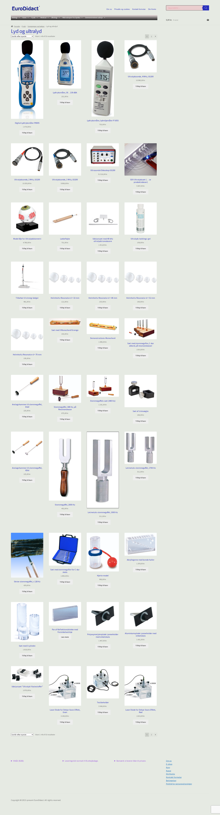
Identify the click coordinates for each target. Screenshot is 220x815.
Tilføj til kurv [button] (27, 133)
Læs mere (65, 637)
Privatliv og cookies (122, 9)
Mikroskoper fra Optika (71, 17)
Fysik (33, 17)
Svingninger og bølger (36, 26)
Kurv (168, 767)
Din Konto (152, 9)
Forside (17, 26)
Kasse (168, 770)
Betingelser (171, 780)
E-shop (169, 764)
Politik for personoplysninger (179, 784)
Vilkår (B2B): (18, 761)
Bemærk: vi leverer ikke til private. (131, 761)
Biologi (14, 17)
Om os (109, 9)
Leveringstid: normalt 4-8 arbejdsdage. (81, 761)
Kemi (24, 17)
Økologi (54, 17)
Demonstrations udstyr (94, 17)
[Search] (206, 7)
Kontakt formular (139, 9)
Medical (43, 17)
